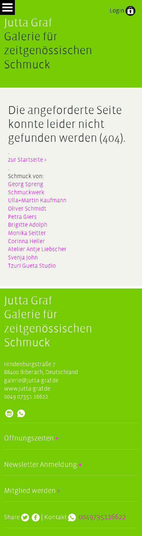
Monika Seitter (27, 233)
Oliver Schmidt (27, 209)
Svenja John (23, 257)
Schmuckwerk (26, 192)
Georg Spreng (25, 184)
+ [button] (56, 438)
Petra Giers (22, 217)
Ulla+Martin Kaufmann (37, 200)
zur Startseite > (27, 160)
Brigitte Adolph (27, 225)
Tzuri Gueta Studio (32, 266)
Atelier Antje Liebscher (37, 249)
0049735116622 (102, 517)
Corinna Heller (26, 241)
